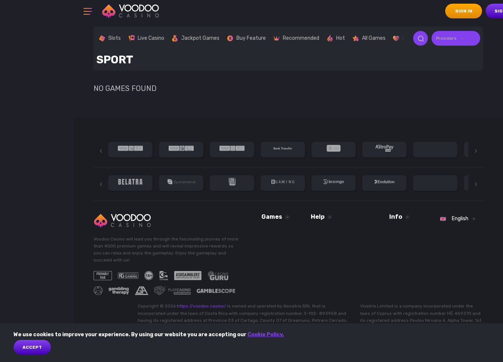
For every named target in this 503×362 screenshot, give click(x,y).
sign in (463, 11)
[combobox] (456, 38)
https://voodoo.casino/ (201, 306)
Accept (32, 347)
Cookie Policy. (265, 334)
